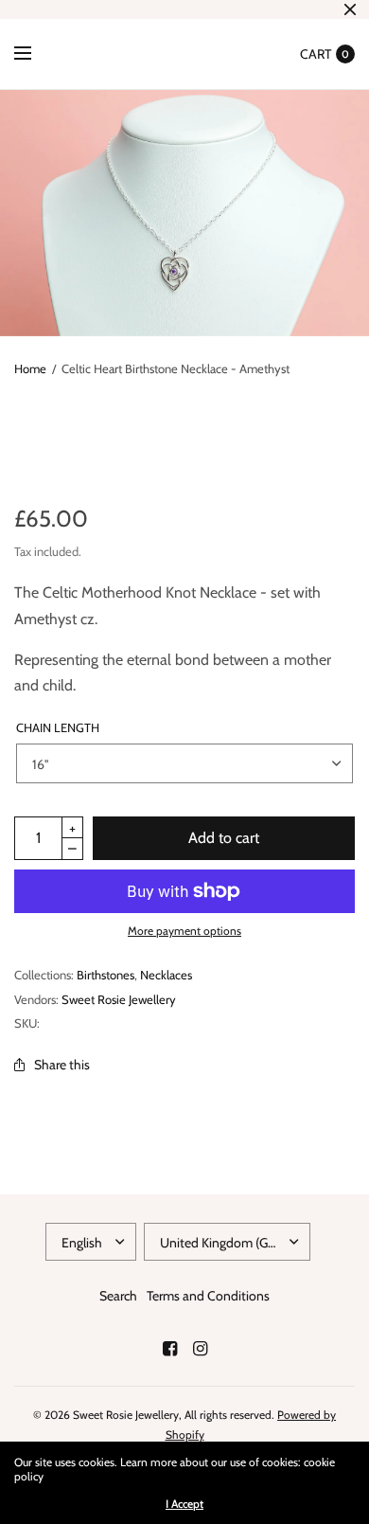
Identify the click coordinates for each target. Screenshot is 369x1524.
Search (118, 1295)
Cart (315, 54)
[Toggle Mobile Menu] (35, 54)
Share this (62, 1064)
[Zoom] (184, 213)
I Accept (184, 1504)
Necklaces (166, 974)
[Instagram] (199, 1348)
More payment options (184, 930)
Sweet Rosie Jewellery (119, 999)
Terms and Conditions (208, 1295)
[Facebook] (169, 1348)
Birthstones (105, 974)
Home (30, 368)
